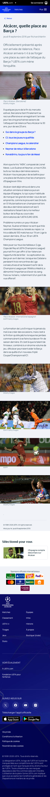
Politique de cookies (11, 741)
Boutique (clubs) (33, 635)
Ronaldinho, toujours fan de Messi (23, 154)
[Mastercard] (10, 582)
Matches (6, 612)
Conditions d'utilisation (12, 736)
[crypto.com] (20, 582)
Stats (4, 641)
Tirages (5, 629)
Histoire (29, 623)
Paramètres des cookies (12, 745)
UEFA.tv (5, 623)
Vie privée (6, 732)
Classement (7, 618)
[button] (42, 9)
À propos (30, 629)
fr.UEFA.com (7, 668)
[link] (18, 9)
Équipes (29, 612)
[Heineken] (10, 576)
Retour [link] (9, 18)
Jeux (4, 635)
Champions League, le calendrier (22, 143)
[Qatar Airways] (25, 588)
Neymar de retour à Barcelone (21, 148)
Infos (28, 618)
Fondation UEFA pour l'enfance (11, 675)
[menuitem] (25, 9)
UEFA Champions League (6, 9)
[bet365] (29, 582)
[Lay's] (29, 576)
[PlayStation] (20, 576)
